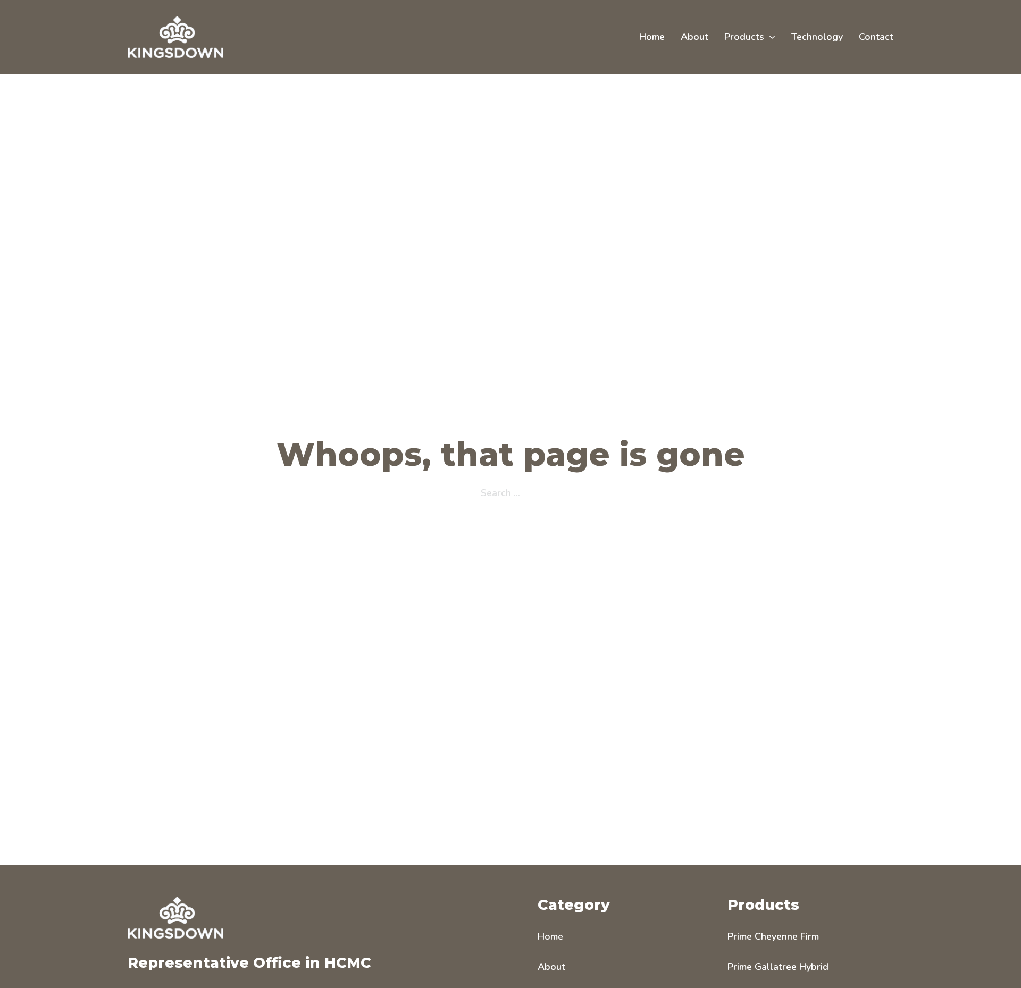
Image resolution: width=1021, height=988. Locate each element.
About (694, 36)
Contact (876, 36)
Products (744, 36)
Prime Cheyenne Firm (773, 936)
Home (652, 36)
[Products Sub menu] (772, 37)
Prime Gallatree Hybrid (777, 966)
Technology (817, 36)
